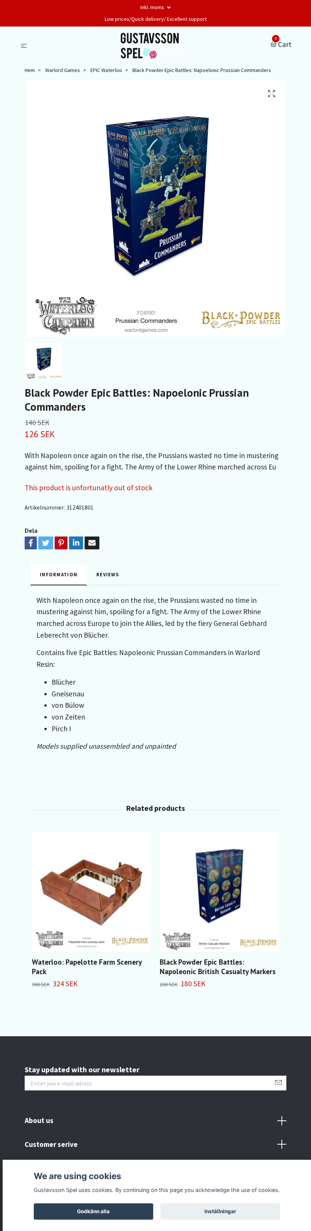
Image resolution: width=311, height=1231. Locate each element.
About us (39, 1120)
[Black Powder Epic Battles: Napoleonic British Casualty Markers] (219, 891)
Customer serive (51, 1144)
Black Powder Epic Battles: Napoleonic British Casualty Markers (218, 966)
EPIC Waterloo (106, 70)
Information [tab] (58, 574)
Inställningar (220, 1211)
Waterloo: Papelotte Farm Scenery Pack (86, 966)
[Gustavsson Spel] (150, 45)
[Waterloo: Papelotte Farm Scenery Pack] (91, 891)
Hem (30, 70)
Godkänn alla (93, 1211)
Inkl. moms (152, 7)
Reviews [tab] (107, 574)
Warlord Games (62, 70)
